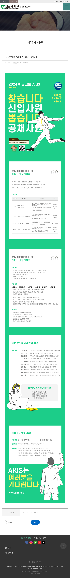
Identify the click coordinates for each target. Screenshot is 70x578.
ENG (68, 1)
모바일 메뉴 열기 (66, 6)
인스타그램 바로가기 (31, 542)
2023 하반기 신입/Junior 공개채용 (4, 522)
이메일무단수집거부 (40, 538)
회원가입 (62, 1)
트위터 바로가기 (43, 542)
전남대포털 (14, 1)
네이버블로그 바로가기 (35, 542)
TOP (63, 547)
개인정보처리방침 (26, 538)
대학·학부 (8, 548)
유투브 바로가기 (39, 542)
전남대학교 (5, 1)
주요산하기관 (9, 553)
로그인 (56, 1)
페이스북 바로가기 (26, 542)
